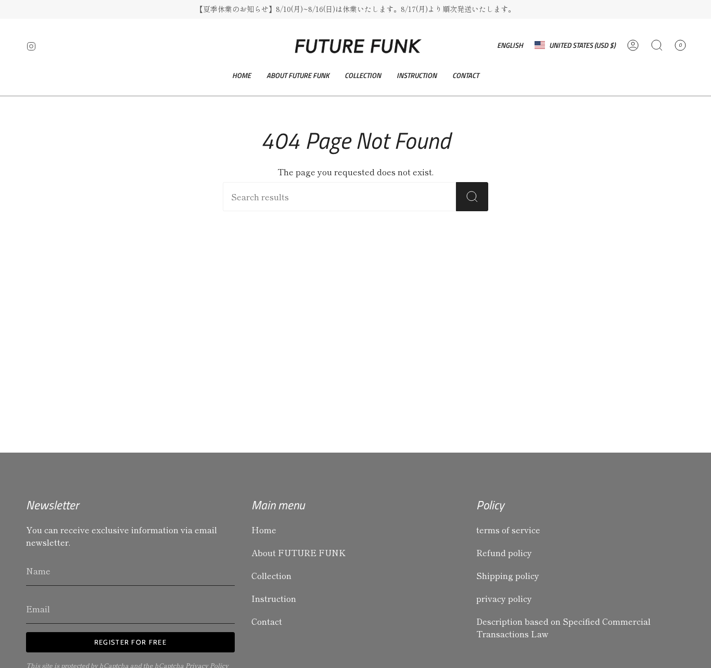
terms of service (508, 529)
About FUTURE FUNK (298, 552)
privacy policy (504, 598)
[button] (363, 75)
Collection (271, 575)
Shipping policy (507, 575)
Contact (266, 621)
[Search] (472, 196)
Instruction (273, 598)
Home (263, 529)
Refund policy (504, 552)
